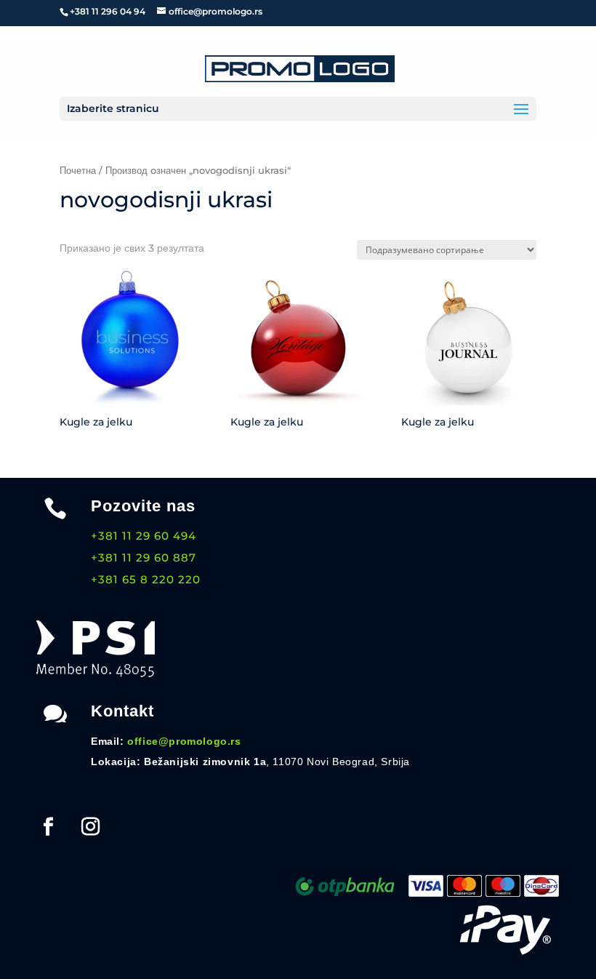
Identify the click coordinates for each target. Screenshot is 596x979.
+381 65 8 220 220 (146, 579)
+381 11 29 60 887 (143, 557)
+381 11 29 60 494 (143, 536)
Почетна (78, 170)
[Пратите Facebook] (48, 827)
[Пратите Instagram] (90, 827)
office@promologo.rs (184, 741)
